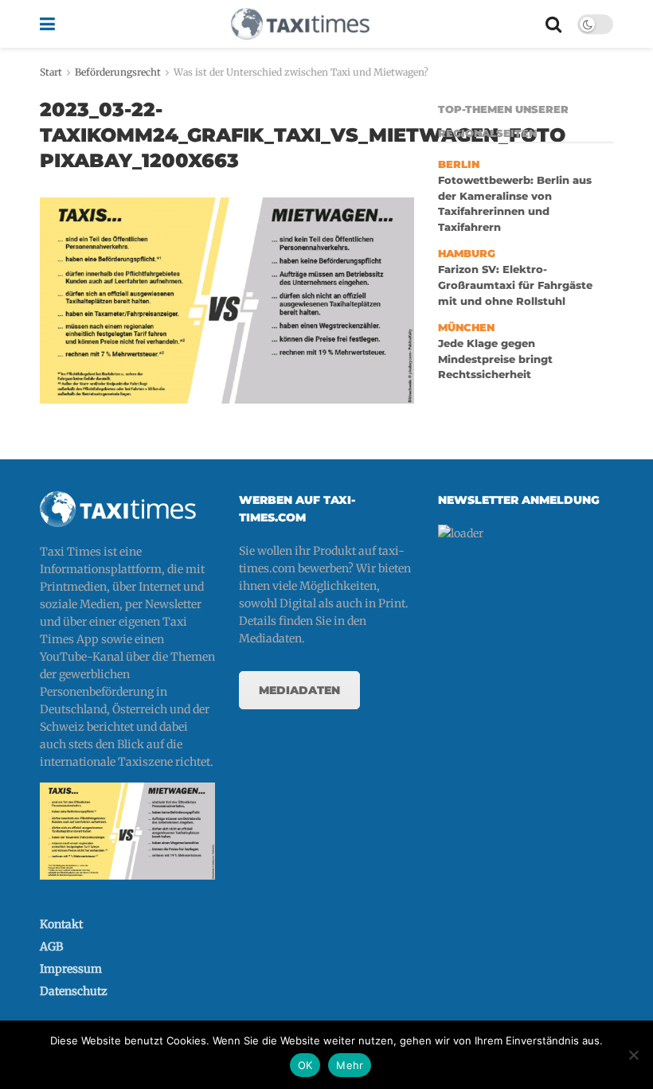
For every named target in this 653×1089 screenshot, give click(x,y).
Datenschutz (74, 991)
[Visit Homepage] (300, 24)
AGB (51, 946)
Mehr (349, 1065)
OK (305, 1065)
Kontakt (61, 924)
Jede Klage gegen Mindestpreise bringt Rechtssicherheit (495, 359)
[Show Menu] (47, 24)
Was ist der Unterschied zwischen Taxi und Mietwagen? (301, 72)
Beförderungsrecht (118, 72)
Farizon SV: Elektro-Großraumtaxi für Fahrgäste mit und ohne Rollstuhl (515, 284)
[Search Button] (553, 24)
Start (51, 72)
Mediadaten (299, 690)
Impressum (71, 969)
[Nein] (633, 1055)
